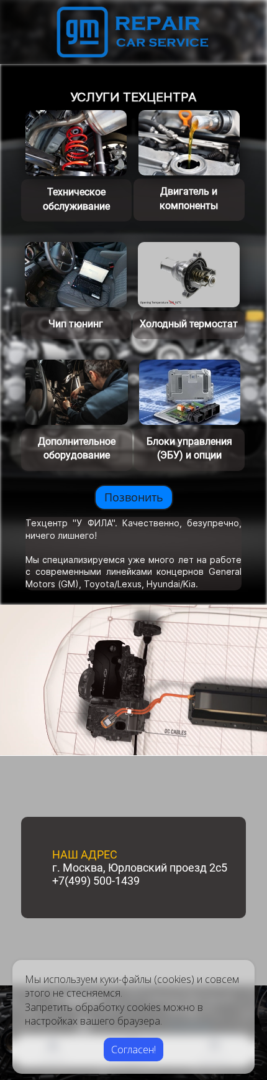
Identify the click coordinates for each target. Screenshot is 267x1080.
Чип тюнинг (75, 324)
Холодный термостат (189, 324)
